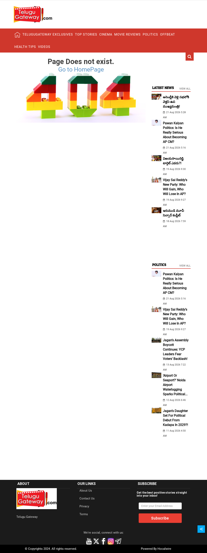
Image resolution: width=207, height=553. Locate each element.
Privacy (84, 506)
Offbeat (167, 34)
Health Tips (25, 47)
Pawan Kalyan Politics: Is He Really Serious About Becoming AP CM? (175, 132)
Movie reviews (127, 34)
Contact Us (87, 498)
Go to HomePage (81, 69)
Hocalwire (164, 549)
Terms (83, 514)
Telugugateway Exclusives (47, 34)
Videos (44, 47)
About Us (85, 490)
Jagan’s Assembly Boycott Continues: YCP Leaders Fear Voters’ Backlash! (176, 349)
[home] (17, 34)
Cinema (105, 34)
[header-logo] (32, 14)
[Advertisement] (171, 68)
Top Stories (86, 34)
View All (185, 88)
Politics (150, 34)
